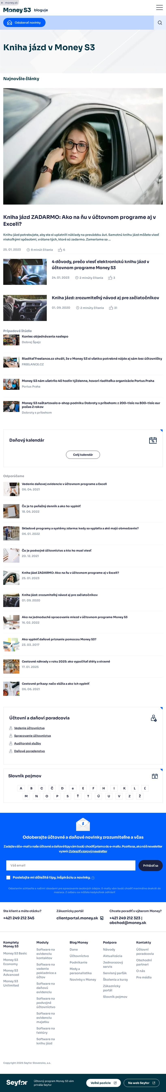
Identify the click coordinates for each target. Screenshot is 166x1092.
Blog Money (79, 942)
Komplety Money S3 (11, 944)
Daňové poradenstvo (29, 751)
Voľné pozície (101, 1083)
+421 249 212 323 (125, 918)
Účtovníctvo (79, 956)
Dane (74, 949)
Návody (109, 949)
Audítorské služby (27, 743)
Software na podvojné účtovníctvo (45, 1003)
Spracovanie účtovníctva (32, 736)
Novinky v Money (83, 979)
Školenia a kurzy (115, 979)
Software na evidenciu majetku (45, 1018)
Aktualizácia (112, 956)
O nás (140, 971)
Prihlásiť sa (150, 865)
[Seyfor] (16, 1083)
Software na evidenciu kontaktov (45, 954)
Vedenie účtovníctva (29, 728)
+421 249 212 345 (18, 918)
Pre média (144, 977)
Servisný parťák (115, 973)
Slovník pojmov (115, 997)
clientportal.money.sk (77, 918)
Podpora (110, 942)
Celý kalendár (83, 455)
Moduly (42, 942)
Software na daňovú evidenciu (45, 988)
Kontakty (143, 942)
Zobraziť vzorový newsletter (88, 851)
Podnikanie (78, 962)
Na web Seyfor (138, 1083)
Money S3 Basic (15, 953)
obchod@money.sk (128, 923)
